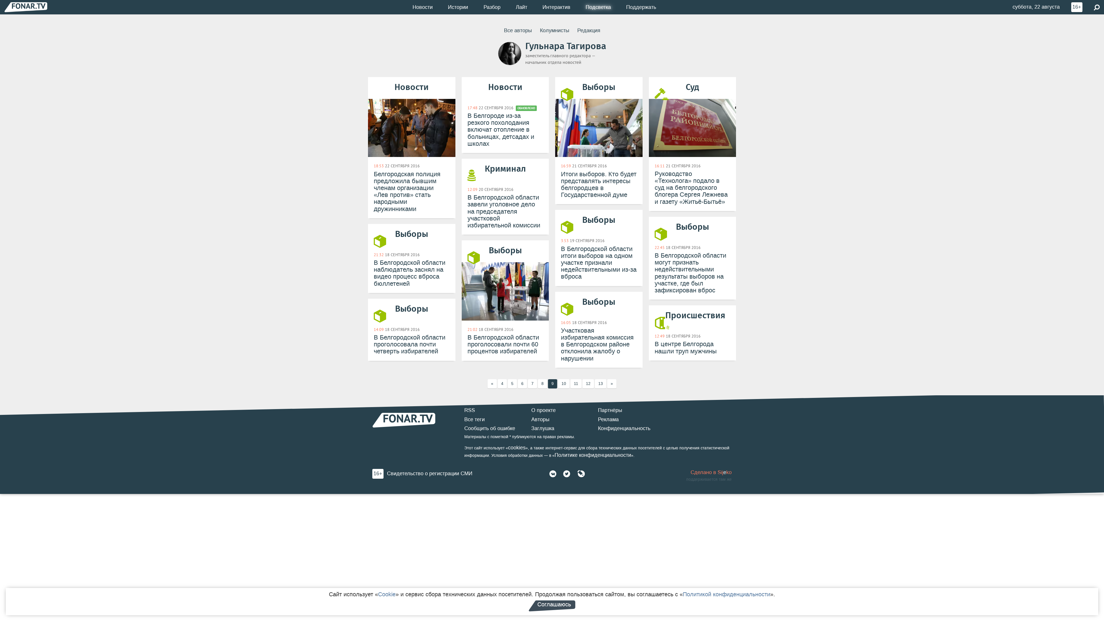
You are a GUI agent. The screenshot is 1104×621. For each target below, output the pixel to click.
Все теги (474, 419)
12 (588, 383)
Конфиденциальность (624, 428)
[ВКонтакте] (552, 473)
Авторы (540, 419)
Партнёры (610, 410)
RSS (469, 410)
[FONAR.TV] (25, 7)
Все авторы (518, 30)
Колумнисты (554, 30)
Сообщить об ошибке (489, 428)
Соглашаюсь (554, 604)
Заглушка (542, 428)
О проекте (543, 410)
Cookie (387, 594)
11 (576, 383)
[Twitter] (566, 473)
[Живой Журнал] (581, 474)
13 (600, 383)
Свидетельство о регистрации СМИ (429, 473)
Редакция (588, 30)
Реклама (608, 419)
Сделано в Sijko (711, 472)
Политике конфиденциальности (593, 455)
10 (563, 383)
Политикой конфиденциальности (726, 594)
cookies (517, 447)
